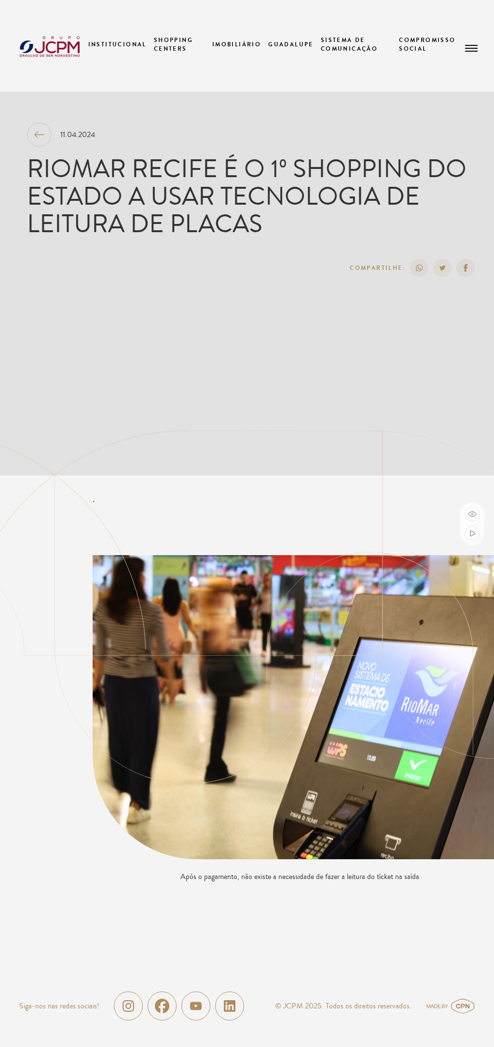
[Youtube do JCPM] (195, 1005)
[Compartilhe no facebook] (465, 268)
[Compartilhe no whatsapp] (419, 268)
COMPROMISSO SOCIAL (427, 44)
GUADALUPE (291, 44)
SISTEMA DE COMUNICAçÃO (349, 44)
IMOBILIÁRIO (236, 44)
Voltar (39, 135)
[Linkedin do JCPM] (229, 1005)
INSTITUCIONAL (117, 44)
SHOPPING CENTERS (173, 44)
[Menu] (471, 48)
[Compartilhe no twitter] (442, 268)
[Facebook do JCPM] (162, 1005)
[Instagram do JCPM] (128, 1005)
